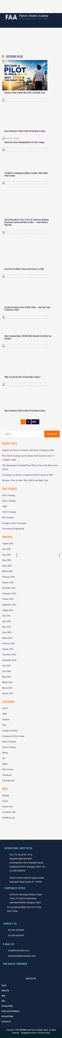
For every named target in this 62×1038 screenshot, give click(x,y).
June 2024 (6, 671)
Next (34, 422)
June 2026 (6, 555)
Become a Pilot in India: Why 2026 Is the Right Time (25, 92)
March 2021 (7, 688)
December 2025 (9, 588)
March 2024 (7, 682)
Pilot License (7, 769)
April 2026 (7, 566)
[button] (31, 4)
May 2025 (6, 627)
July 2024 (6, 665)
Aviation (5, 719)
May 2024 (6, 677)
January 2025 (8, 649)
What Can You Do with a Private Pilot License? (22, 376)
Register (5, 795)
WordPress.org (8, 818)
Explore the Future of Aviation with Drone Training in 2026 (28, 450)
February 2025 (8, 643)
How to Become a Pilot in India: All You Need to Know (25, 130)
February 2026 (8, 577)
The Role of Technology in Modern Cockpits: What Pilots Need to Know (26, 174)
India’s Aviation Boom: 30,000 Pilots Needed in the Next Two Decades (28, 337)
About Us (5, 990)
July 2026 (6, 549)
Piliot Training (8, 495)
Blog (3, 995)
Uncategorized (8, 780)
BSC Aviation (8, 517)
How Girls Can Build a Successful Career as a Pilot (24, 268)
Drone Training (8, 501)
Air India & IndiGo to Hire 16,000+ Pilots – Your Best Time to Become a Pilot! (27, 308)
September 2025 (9, 605)
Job (3, 758)
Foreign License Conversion (14, 523)
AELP (5, 708)
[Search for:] (31, 434)
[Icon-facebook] (20, 9)
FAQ (3, 1001)
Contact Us (6, 1021)
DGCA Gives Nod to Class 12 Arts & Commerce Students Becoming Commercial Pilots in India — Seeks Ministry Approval (27, 222)
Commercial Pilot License (13, 736)
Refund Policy (7, 1016)
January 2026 (8, 582)
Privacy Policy (7, 1006)
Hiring (5, 753)
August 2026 (7, 543)
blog (4, 725)
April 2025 (7, 632)
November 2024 (9, 654)
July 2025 (6, 616)
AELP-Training (9, 512)
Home (4, 985)
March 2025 (7, 638)
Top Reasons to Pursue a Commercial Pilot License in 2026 (27, 475)
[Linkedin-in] (41, 9)
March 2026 (7, 571)
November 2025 (9, 593)
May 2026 (6, 560)
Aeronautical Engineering (13, 528)
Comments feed (8, 812)
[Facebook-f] (5, 970)
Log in (5, 801)
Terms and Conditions (10, 1011)
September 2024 (9, 660)
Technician (6, 775)
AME (4, 506)
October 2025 (8, 599)
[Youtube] (34, 9)
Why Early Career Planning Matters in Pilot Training (24, 142)
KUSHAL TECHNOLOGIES (40, 1033)
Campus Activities (10, 730)
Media (5, 764)
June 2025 (6, 621)
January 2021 (8, 693)
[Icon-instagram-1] (27, 9)
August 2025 (7, 610)
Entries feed (7, 806)
